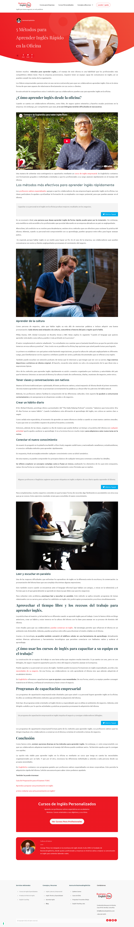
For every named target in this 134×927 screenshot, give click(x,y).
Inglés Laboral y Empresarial (54, 891)
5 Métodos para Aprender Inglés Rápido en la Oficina (40, 37)
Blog (47, 903)
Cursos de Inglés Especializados (28, 891)
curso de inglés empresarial (86, 173)
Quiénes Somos (76, 891)
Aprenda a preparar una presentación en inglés (34, 786)
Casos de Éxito (76, 895)
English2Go (23, 679)
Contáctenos (101, 885)
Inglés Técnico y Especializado (54, 895)
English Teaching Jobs (78, 903)
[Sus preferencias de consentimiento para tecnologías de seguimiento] (3, 923)
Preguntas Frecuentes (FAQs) (80, 899)
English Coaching (24, 899)
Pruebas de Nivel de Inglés (27, 895)
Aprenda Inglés (50, 899)
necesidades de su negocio (27, 671)
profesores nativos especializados (32, 191)
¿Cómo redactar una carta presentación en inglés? (35, 791)
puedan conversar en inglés (62, 628)
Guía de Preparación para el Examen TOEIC (33, 780)
